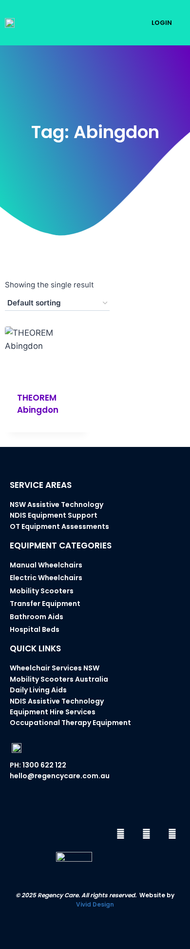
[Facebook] (120, 834)
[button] (122, 23)
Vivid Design (95, 904)
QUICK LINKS (35, 648)
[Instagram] (146, 834)
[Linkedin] (172, 834)
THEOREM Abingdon (37, 404)
